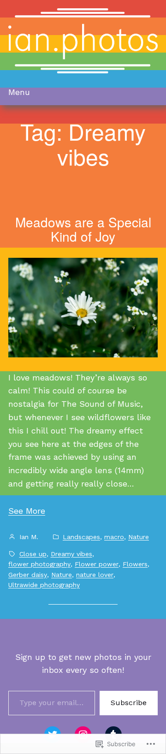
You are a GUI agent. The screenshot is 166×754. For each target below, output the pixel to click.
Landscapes (81, 536)
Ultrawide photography (44, 584)
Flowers (135, 564)
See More (26, 511)
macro (114, 536)
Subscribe (129, 702)
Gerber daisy (27, 574)
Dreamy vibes (71, 554)
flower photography (39, 564)
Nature (138, 536)
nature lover (94, 574)
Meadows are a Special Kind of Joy (83, 229)
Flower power (97, 564)
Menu (19, 92)
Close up (33, 554)
